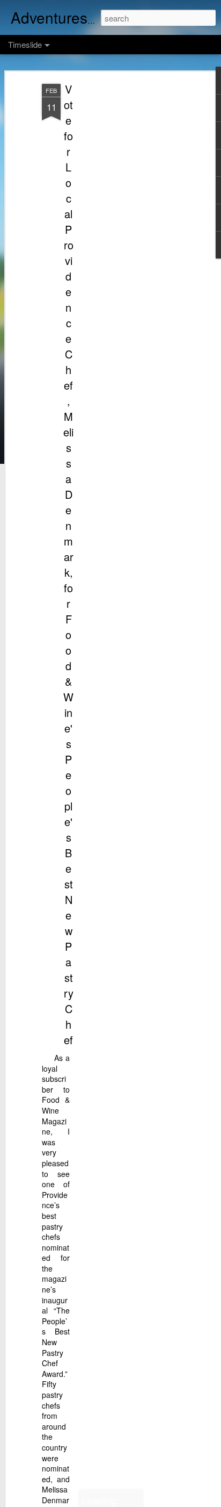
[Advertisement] (128, 253)
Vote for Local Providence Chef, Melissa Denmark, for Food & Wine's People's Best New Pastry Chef (68, 564)
